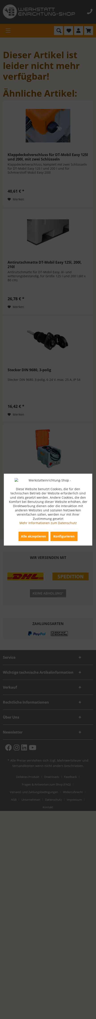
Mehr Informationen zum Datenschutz (48, 523)
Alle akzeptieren (33, 536)
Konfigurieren (64, 536)
